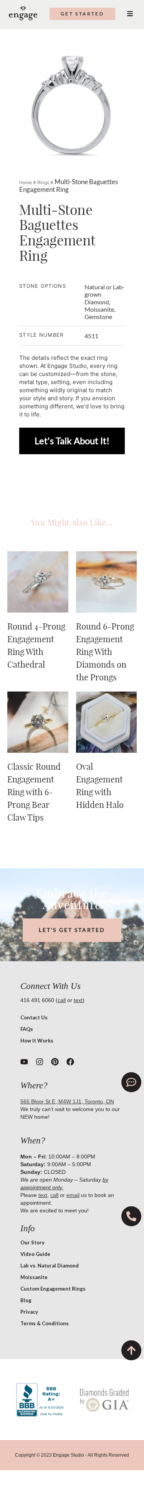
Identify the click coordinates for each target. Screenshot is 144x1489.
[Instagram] (39, 1061)
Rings (43, 182)
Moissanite (34, 1277)
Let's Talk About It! (72, 440)
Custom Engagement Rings (53, 1289)
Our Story (32, 1242)
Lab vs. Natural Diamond (49, 1265)
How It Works (36, 1040)
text (78, 1000)
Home (25, 182)
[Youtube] (24, 1061)
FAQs (26, 1029)
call (62, 1000)
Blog (25, 1300)
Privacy (29, 1312)
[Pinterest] (55, 1061)
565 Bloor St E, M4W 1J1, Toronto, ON (67, 1101)
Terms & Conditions (44, 1323)
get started (82, 14)
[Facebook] (70, 1061)
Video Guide (35, 1254)
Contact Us (34, 1017)
